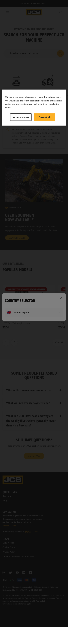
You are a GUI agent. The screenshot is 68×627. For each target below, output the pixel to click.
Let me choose (21, 117)
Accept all (45, 117)
